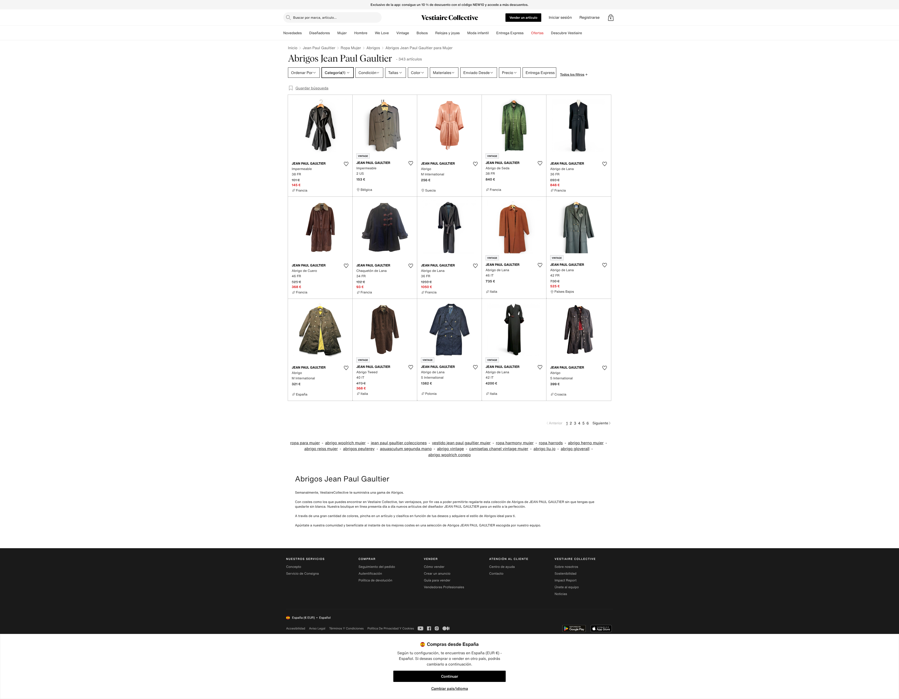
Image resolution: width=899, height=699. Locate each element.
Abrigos (373, 48)
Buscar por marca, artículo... (315, 17)
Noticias (561, 594)
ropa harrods (551, 443)
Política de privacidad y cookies (390, 628)
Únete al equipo (567, 587)
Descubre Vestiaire (566, 33)
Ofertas (537, 33)
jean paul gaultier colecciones (399, 443)
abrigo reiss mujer (321, 449)
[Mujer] (350, 33)
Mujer (342, 33)
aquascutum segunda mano (406, 449)
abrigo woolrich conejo (449, 455)
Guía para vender (437, 580)
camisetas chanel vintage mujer (498, 449)
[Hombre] (371, 33)
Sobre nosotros (566, 566)
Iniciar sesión (560, 17)
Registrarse (589, 17)
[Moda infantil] (492, 33)
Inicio (292, 48)
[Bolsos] (431, 33)
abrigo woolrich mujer (345, 443)
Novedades (292, 33)
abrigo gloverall (575, 449)
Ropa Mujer (351, 48)
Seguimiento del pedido (376, 566)
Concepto (293, 566)
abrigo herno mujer (586, 443)
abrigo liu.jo (545, 449)
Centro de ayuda (502, 566)
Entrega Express (510, 33)
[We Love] (392, 33)
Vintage (402, 33)
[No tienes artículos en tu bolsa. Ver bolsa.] (611, 17)
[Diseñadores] (333, 33)
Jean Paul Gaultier (319, 48)
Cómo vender (434, 566)
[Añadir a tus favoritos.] (346, 164)
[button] (611, 17)
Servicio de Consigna (302, 573)
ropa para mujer (305, 443)
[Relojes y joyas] (463, 33)
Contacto (496, 573)
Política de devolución (375, 580)
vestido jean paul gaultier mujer (461, 443)
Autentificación (370, 573)
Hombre (360, 33)
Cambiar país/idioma (449, 688)
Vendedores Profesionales (444, 587)
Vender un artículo (523, 17)
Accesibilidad (295, 628)
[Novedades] (305, 33)
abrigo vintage (450, 449)
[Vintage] (413, 33)
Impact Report (566, 580)
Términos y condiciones (346, 628)
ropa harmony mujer (515, 443)
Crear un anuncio (437, 573)
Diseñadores (319, 33)
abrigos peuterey (359, 449)
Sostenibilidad (566, 573)
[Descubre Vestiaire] (586, 33)
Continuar (449, 676)
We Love (382, 33)
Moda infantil (478, 33)
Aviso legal (317, 628)
